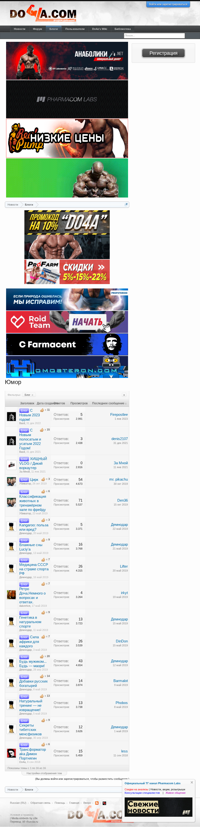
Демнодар (25, 533)
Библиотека (123, 28)
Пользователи (75, 28)
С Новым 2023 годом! (29, 414)
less (124, 751)
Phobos (122, 703)
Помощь (60, 802)
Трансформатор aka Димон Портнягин (32, 754)
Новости (19, 28)
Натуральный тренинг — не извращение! (30, 705)
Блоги (54, 28)
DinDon (122, 641)
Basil (22, 423)
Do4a (22, 762)
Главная (74, 802)
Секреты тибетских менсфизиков (30, 729)
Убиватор (25, 483)
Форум (37, 28)
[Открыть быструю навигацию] (126, 204)
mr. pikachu (118, 479)
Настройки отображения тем (44, 773)
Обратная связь (40, 802)
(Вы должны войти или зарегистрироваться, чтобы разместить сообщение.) (82, 778)
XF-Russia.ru (30, 821)
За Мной (24, 471)
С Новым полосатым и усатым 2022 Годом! (30, 439)
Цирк (34, 480)
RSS (97, 803)
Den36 (122, 500)
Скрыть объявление (192, 782)
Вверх (87, 802)
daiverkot (24, 605)
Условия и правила (21, 814)
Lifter (124, 566)
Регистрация (164, 53)
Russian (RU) (18, 802)
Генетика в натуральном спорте (30, 622)
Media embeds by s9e (24, 818)
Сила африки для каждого (29, 641)
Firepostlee (119, 415)
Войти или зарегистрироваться (168, 4)
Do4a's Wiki (99, 28)
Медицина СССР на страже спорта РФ (34, 569)
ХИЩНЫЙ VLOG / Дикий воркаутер (33, 463)
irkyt (124, 593)
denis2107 (119, 439)
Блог (29, 394)
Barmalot (120, 681)
